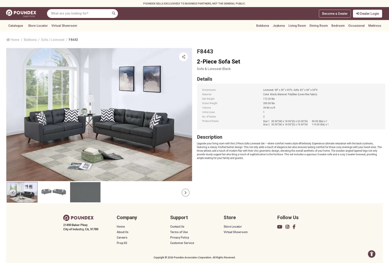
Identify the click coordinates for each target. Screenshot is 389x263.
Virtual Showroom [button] (64, 25)
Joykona (279, 25)
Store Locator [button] (38, 25)
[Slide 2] (85, 192)
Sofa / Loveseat (52, 40)
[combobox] (82, 13)
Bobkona (262, 25)
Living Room (297, 25)
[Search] (113, 13)
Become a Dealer (335, 14)
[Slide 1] (53, 192)
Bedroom (338, 25)
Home (14, 40)
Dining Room (319, 25)
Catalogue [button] (15, 25)
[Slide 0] (22, 192)
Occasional (356, 25)
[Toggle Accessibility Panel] (371, 254)
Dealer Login (369, 14)
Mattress (374, 25)
